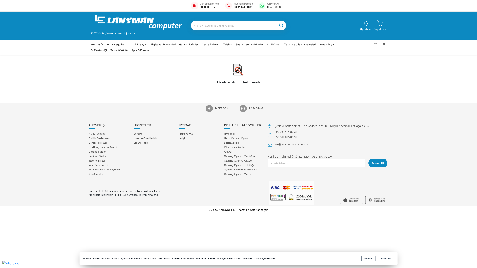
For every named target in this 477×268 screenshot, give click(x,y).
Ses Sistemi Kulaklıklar (249, 44)
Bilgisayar (141, 44)
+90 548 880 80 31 (285, 137)
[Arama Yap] (281, 25)
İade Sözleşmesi (98, 164)
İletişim (183, 138)
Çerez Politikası (98, 142)
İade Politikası (97, 160)
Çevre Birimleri (210, 44)
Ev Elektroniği (98, 50)
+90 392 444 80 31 (285, 131)
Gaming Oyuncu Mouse (238, 173)
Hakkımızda (186, 133)
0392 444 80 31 (243, 7)
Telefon (227, 44)
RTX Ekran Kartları (235, 147)
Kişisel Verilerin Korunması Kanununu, (184, 258)
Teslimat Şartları (98, 155)
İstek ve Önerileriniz (145, 138)
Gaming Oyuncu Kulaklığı (239, 164)
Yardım (138, 133)
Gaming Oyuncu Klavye (238, 160)
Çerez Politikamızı (244, 258)
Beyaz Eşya (326, 44)
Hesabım (365, 29)
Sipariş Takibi (141, 142)
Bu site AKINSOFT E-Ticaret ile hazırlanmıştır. (238, 210)
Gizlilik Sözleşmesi (99, 138)
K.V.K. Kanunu (97, 133)
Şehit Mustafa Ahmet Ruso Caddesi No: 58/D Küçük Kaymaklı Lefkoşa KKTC (321, 125)
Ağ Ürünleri (273, 44)
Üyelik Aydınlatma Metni (103, 147)
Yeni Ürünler (96, 173)
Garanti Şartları (98, 151)
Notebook (229, 133)
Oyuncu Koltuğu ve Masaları (240, 169)
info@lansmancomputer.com (291, 144)
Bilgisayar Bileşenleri (163, 44)
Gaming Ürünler (188, 44)
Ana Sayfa (96, 44)
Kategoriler (118, 44)
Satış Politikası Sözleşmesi (104, 169)
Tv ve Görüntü (119, 50)
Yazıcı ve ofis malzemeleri (300, 44)
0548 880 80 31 (276, 7)
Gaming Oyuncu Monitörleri (240, 155)
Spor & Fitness (140, 50)
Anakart (228, 151)
